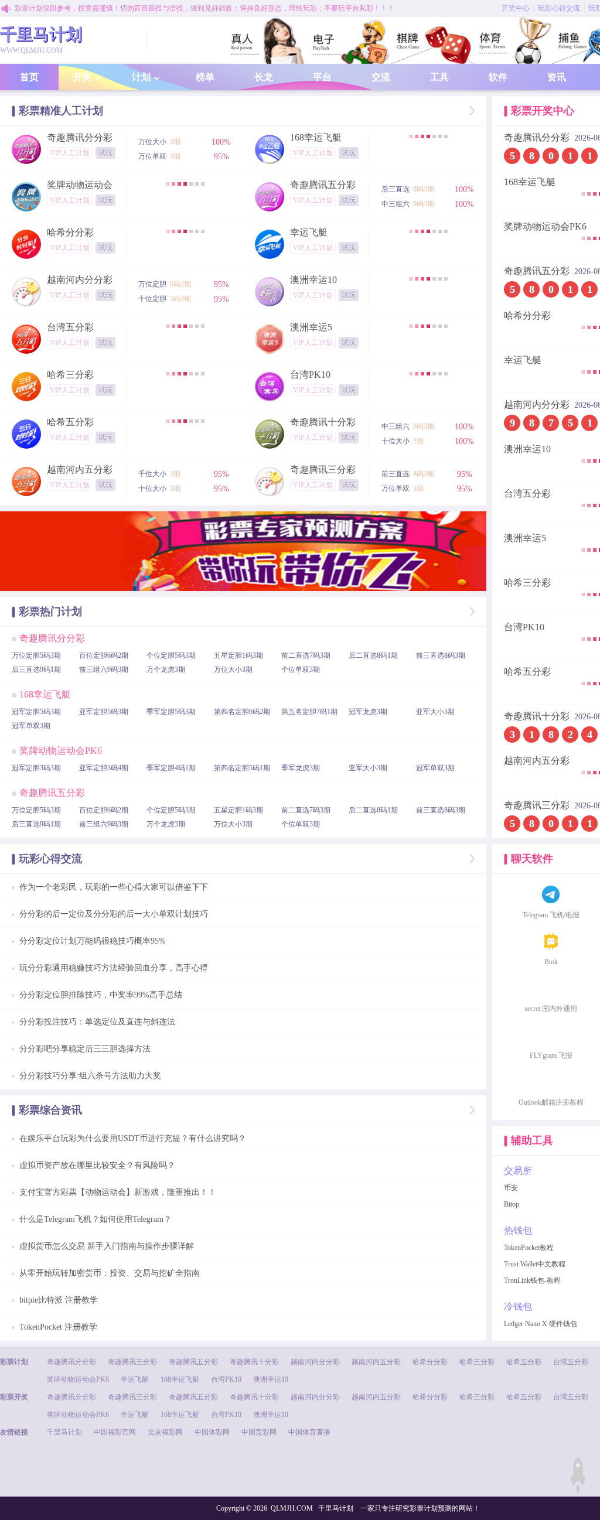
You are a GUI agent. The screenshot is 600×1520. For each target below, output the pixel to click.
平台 (322, 77)
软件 (498, 77)
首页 (29, 77)
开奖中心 (516, 8)
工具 (439, 77)
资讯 (556, 77)
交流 (380, 77)
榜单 (205, 77)
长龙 (263, 77)
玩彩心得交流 (559, 8)
